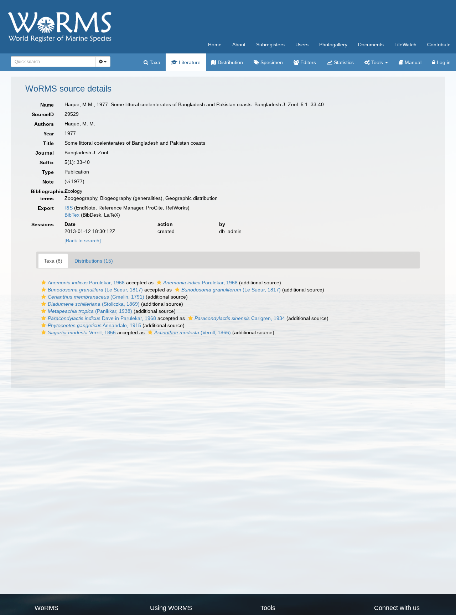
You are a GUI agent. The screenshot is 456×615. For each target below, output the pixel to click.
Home (215, 44)
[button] (44, 282)
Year (48, 133)
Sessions (42, 224)
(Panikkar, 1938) (90, 311)
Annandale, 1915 (94, 325)
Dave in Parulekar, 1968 (102, 318)
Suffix (47, 162)
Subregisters (270, 44)
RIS (68, 208)
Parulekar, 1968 (86, 282)
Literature (189, 62)
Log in (443, 62)
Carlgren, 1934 (240, 318)
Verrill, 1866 (82, 332)
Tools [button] (377, 62)
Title (48, 143)
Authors (44, 124)
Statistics (343, 62)
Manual (412, 62)
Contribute (439, 44)
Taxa (154, 62)
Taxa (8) (53, 261)
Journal (44, 153)
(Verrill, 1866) (192, 332)
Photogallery (333, 44)
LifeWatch (405, 44)
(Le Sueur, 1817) (95, 290)
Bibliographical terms (45, 194)
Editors (307, 62)
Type (48, 172)
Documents (371, 44)
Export (46, 208)
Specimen (271, 62)
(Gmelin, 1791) (96, 297)
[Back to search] (82, 240)
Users (302, 44)
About (238, 44)
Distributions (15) (93, 261)
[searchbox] (51, 62)
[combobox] (53, 61)
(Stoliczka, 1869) (94, 304)
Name (47, 105)
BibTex (71, 215)
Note (48, 182)
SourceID (43, 114)
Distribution (229, 62)
